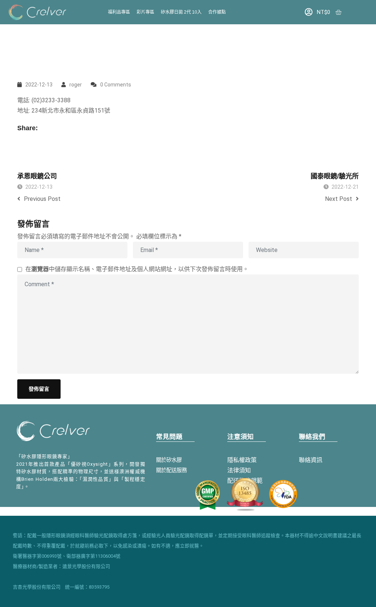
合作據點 (217, 12)
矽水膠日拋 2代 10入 (181, 12)
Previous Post (42, 198)
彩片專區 (145, 12)
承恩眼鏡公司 (37, 176)
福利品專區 (119, 12)
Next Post (338, 198)
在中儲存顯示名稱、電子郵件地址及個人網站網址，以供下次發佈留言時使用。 (137, 269)
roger (75, 85)
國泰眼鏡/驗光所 (335, 176)
